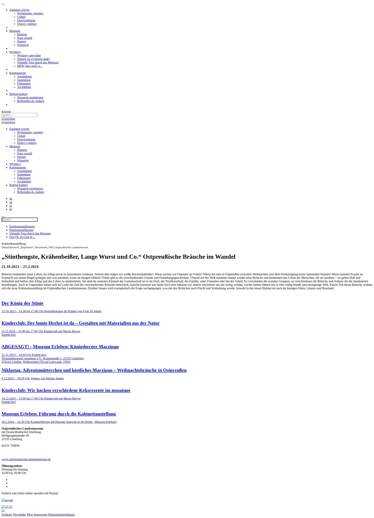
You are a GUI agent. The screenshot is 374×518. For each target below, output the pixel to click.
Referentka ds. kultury (30, 101)
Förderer (7, 514)
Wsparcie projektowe (30, 97)
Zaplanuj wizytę (19, 9)
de (3, 111)
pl (10, 111)
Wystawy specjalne (29, 55)
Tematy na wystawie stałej (33, 59)
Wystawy (15, 52)
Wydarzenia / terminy (30, 13)
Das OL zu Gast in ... (22, 237)
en (5, 111)
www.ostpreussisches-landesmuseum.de (26, 459)
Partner (21, 41)
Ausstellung (24, 76)
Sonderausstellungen (22, 226)
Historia (22, 34)
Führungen (24, 83)
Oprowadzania (26, 20)
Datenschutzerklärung (61, 514)
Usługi (21, 17)
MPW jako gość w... (29, 66)
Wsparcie (23, 45)
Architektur (24, 87)
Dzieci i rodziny (27, 24)
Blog (30, 514)
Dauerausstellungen (21, 230)
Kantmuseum (17, 73)
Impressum (40, 514)
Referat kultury (18, 94)
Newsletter (19, 514)
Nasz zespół (24, 38)
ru (8, 111)
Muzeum (14, 31)
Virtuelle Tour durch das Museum (37, 62)
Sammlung (23, 80)
